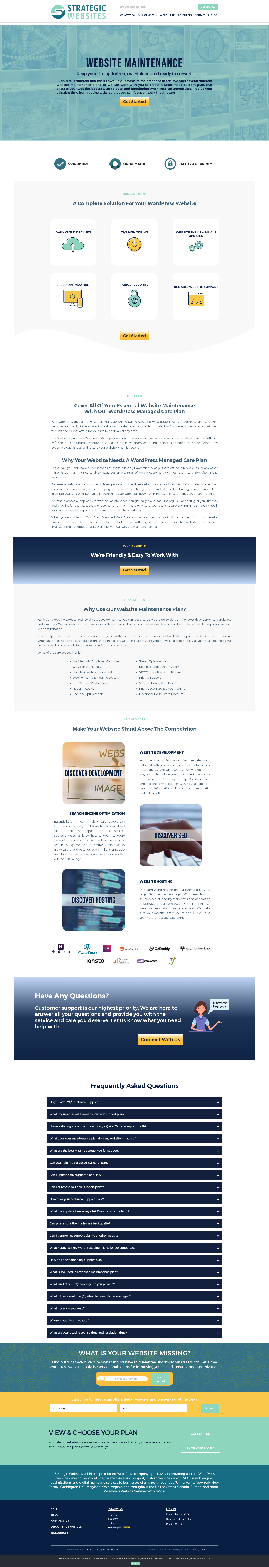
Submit (210, 1408)
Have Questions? (200, 1447)
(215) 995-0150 (138, 7)
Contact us (202, 15)
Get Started (208, 6)
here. (203, 1549)
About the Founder (66, 1526)
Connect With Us (160, 1039)
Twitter (111, 1523)
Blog (214, 15)
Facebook (113, 1515)
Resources (185, 15)
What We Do (127, 15)
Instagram (113, 1519)
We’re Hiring (167, 15)
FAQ (54, 1508)
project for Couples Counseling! (102, 1549)
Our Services (146, 15)
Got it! (135, 1563)
